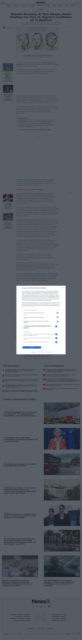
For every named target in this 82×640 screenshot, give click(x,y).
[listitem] (41, 310)
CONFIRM (31, 347)
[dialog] (41, 320)
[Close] (63, 288)
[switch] (57, 313)
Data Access (41, 351)
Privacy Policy (48, 351)
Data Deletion (34, 351)
